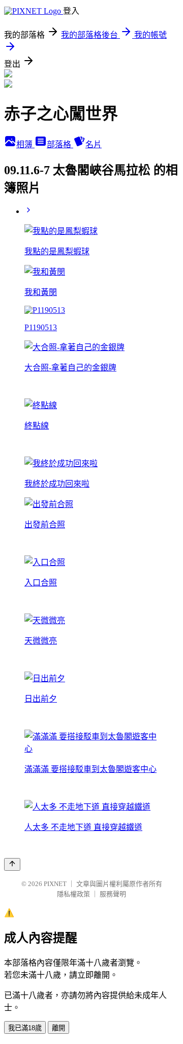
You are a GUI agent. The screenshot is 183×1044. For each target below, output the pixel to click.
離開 (58, 1028)
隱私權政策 (73, 894)
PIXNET (55, 884)
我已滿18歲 (25, 1028)
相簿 (25, 144)
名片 (93, 144)
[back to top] (12, 864)
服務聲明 (113, 894)
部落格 (60, 144)
